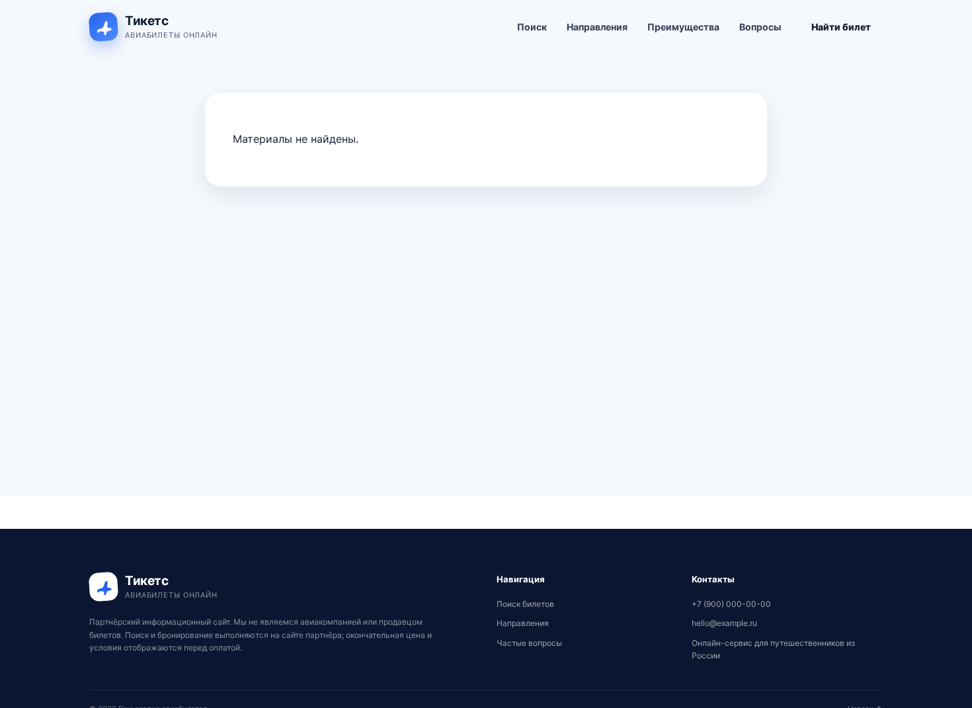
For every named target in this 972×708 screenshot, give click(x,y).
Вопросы (760, 26)
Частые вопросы (529, 643)
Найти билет (841, 26)
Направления (597, 26)
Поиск (532, 26)
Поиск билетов (525, 604)
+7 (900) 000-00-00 (731, 604)
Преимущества (683, 26)
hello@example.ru (724, 623)
